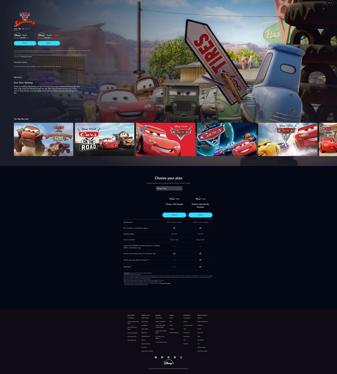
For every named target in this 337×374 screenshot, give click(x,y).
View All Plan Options (20, 62)
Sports (185, 329)
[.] (156, 357)
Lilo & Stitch (200, 332)
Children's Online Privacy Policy (133, 322)
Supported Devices (146, 336)
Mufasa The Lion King (202, 351)
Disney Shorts (186, 332)
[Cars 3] (288, 139)
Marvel (171, 325)
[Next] (333, 139)
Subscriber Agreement (133, 332)
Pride (185, 340)
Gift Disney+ (144, 347)
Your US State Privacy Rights (132, 328)
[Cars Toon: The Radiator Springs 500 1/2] (43, 139)
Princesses (186, 343)
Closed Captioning (146, 343)
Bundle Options (159, 318)
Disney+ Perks (145, 321)
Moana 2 (199, 329)
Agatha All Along (201, 347)
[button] (147, 315)
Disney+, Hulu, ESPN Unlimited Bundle (160, 326)
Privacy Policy (131, 318)
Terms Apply (127, 273)
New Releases (145, 325)
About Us (144, 340)
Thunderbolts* (201, 340)
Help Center (144, 332)
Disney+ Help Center (165, 283)
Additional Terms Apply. (26, 56)
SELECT (25, 43)
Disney (171, 318)
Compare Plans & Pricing (161, 342)
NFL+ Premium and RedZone (160, 337)
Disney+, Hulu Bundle (160, 321)
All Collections (187, 318)
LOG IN (329, 3)
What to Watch (145, 329)
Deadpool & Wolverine (203, 321)
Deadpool (200, 318)
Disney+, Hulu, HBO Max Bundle (161, 331)
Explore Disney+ (145, 318)
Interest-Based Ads (132, 340)
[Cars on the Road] (104, 139)
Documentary (186, 336)
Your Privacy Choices (132, 336)
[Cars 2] (226, 139)
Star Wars (172, 329)
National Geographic (174, 332)
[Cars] (165, 139)
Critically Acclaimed (188, 325)
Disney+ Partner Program (147, 351)
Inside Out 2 (200, 325)
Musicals (185, 321)
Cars (199, 343)
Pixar (171, 321)
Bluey (199, 336)
